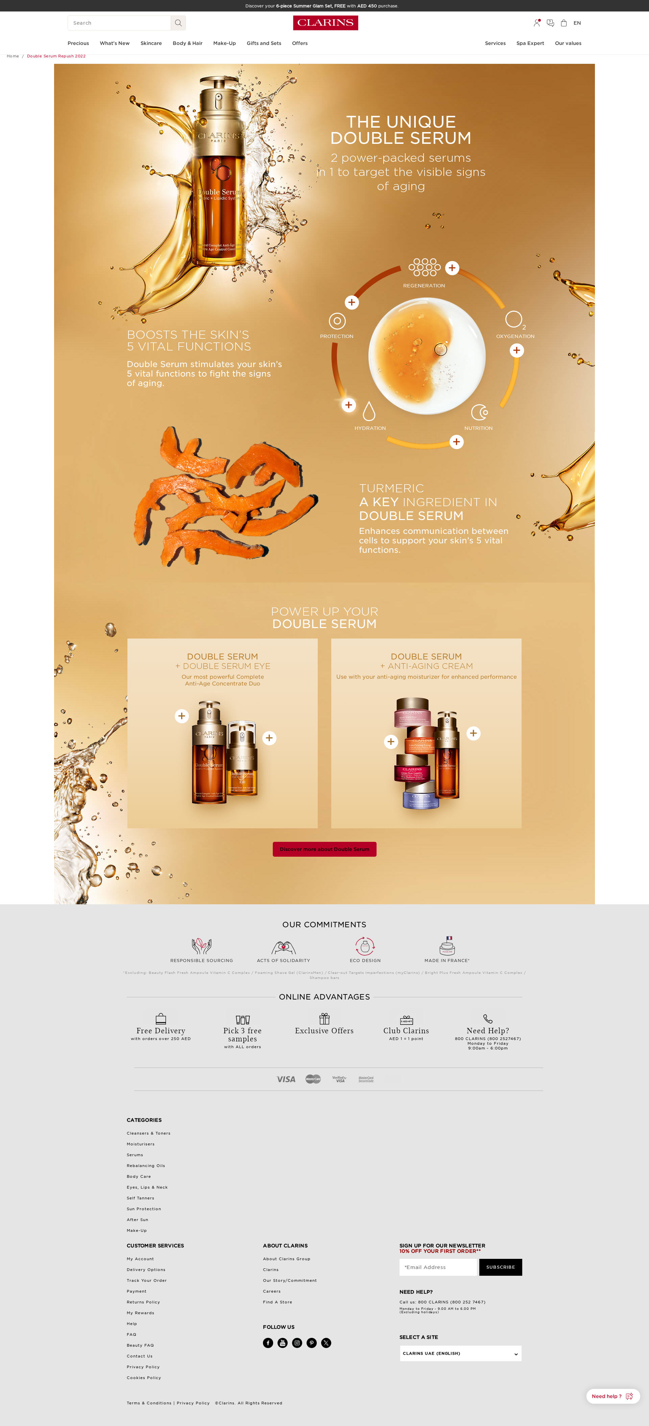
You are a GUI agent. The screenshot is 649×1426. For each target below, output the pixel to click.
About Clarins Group (287, 1258)
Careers (272, 1291)
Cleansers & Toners (149, 1133)
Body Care (139, 1176)
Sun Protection (144, 1209)
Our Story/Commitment (290, 1280)
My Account (140, 1258)
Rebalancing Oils (146, 1165)
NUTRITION (473, 428)
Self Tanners (140, 1198)
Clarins (271, 1269)
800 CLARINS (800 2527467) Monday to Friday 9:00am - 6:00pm (488, 1038)
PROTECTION (338, 336)
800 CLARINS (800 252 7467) (452, 1302)
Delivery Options (146, 1269)
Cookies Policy (144, 1377)
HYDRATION (365, 428)
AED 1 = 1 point (406, 1033)
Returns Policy (143, 1302)
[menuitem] (537, 23)
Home (13, 56)
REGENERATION (426, 285)
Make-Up (137, 1230)
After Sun (137, 1219)
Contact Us (140, 1356)
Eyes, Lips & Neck (147, 1187)
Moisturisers (141, 1144)
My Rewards (140, 1313)
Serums (135, 1154)
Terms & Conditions (149, 1403)
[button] (613, 1396)
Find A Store (277, 1302)
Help (132, 1323)
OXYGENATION (515, 336)
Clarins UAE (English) (432, 1353)
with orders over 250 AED (161, 1033)
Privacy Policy (143, 1367)
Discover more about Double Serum (324, 849)
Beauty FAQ (140, 1345)
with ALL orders (242, 1037)
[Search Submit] (178, 23)
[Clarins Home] (325, 23)
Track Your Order (147, 1280)
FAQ (132, 1334)
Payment (137, 1291)
